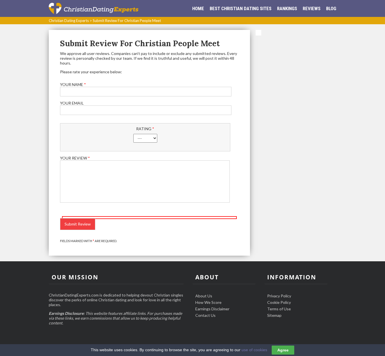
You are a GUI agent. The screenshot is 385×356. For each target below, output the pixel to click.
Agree (283, 350)
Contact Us (205, 315)
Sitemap (274, 315)
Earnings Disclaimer (212, 308)
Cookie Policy (279, 302)
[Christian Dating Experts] (93, 8)
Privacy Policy (279, 295)
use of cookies (254, 350)
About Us (203, 295)
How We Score (208, 302)
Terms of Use (279, 308)
